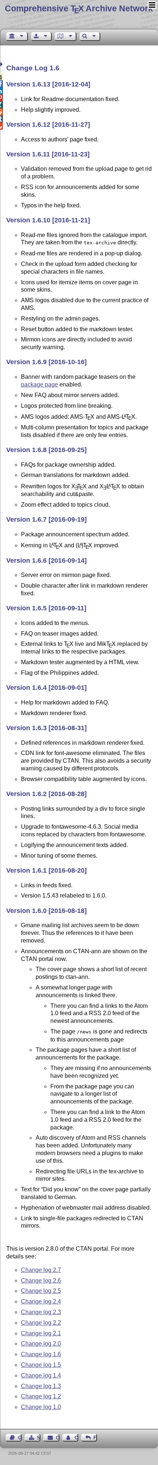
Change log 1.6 (41, 1354)
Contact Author (76, 1437)
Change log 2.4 (41, 1301)
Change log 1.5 (41, 1365)
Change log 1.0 (41, 1407)
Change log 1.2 (41, 1396)
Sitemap (38, 1437)
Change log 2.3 (41, 1312)
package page (39, 384)
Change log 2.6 (41, 1280)
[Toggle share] (2, 64)
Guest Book (20, 1437)
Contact (57, 1437)
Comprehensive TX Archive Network (79, 8)
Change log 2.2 (41, 1323)
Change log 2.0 (41, 1343)
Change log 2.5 (41, 1291)
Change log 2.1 (41, 1333)
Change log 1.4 (41, 1375)
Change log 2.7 (41, 1270)
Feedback (95, 1437)
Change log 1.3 (41, 1386)
